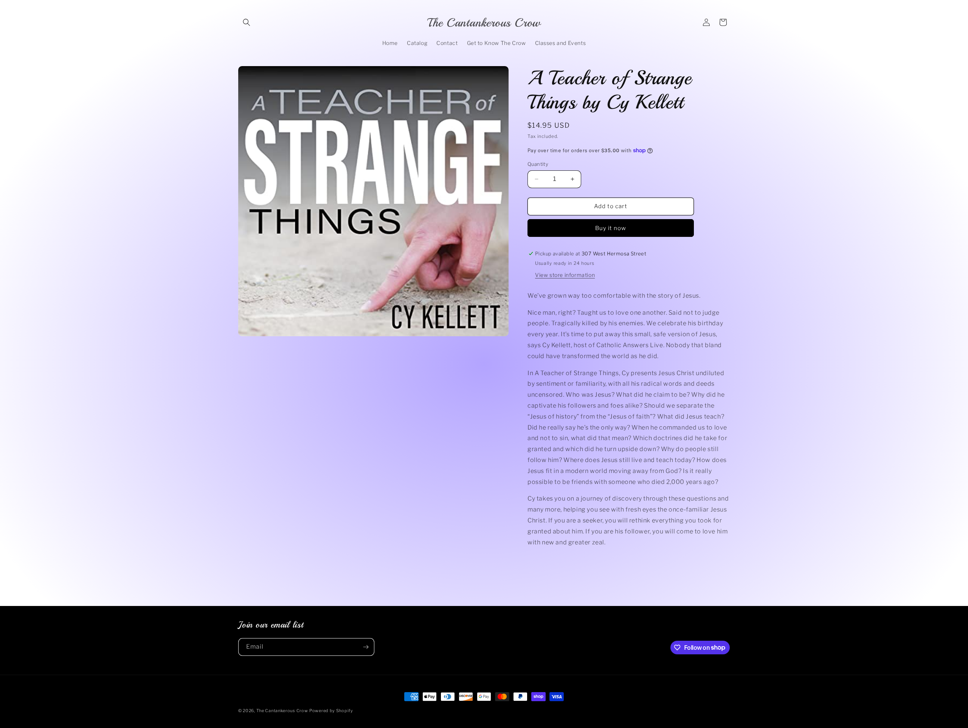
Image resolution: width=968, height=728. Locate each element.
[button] (246, 22)
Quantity (537, 164)
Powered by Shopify (331, 710)
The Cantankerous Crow (282, 710)
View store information (565, 275)
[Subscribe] (365, 647)
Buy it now (610, 228)
